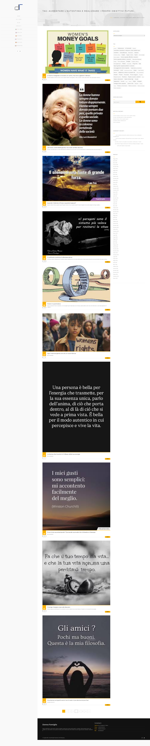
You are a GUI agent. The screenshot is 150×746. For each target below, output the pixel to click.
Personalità (126, 74)
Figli (140, 63)
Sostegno (139, 81)
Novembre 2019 (116, 250)
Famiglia (128, 61)
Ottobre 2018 (115, 274)
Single (134, 81)
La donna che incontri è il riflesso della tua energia (63, 454)
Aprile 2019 (115, 262)
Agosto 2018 (115, 278)
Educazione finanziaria (137, 59)
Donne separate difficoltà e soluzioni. (129, 57)
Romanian (19, 45)
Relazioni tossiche (117, 76)
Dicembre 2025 (115, 166)
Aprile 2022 (115, 203)
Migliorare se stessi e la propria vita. (126, 72)
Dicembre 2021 (115, 209)
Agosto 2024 (115, 182)
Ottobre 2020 (115, 229)
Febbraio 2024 (115, 186)
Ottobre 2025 (115, 168)
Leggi (107, 80)
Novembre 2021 (116, 211)
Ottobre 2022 (115, 199)
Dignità (135, 54)
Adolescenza (121, 48)
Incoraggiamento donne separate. (121, 68)
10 (82, 711)
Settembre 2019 (116, 254)
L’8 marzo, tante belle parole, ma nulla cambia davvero (65, 147)
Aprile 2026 (115, 160)
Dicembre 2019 (115, 248)
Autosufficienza (123, 52)
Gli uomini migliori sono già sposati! (124, 145)
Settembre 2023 (116, 190)
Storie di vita (130, 83)
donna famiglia (141, 54)
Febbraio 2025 (115, 176)
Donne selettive (116, 57)
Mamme (115, 72)
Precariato (141, 74)
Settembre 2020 (116, 231)
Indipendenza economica (136, 68)
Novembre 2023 (116, 188)
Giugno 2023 (115, 194)
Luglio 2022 (115, 201)
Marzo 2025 (115, 174)
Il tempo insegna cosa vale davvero (58, 607)
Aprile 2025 (115, 172)
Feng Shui (135, 63)
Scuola (136, 79)
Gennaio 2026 (115, 164)
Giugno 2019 (115, 258)
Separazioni (116, 81)
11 (85, 711)
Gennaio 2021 (115, 223)
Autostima (116, 52)
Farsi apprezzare (117, 63)
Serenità (122, 81)
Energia (115, 61)
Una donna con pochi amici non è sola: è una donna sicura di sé (67, 700)
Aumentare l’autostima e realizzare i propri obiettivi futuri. (127, 50)
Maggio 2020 (115, 239)
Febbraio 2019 (115, 266)
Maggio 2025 (115, 170)
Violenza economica (132, 85)
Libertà (121, 70)
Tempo (141, 83)
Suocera (136, 83)
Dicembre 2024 (115, 178)
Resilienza (124, 76)
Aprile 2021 (115, 217)
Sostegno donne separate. (120, 83)
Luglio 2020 (115, 235)
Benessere (130, 52)
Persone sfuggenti (134, 74)
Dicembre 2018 (115, 270)
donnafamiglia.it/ (101, 730)
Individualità (116, 70)
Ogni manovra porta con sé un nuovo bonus (61, 353)
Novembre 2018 (116, 272)
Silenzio (130, 81)
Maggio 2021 (115, 215)
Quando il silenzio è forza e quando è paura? (61, 203)
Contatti (19, 25)
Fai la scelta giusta (121, 61)
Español (19, 35)
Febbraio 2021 (115, 221)
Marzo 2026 (115, 162)
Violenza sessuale (141, 85)
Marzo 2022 (115, 205)
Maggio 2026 (115, 158)
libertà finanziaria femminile (128, 70)
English (19, 32)
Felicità (124, 63)
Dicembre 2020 (115, 225)
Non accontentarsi (140, 72)
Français (19, 39)
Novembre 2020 (116, 227)
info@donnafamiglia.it (101, 728)
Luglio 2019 (115, 256)
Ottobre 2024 (115, 180)
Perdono (121, 74)
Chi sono (19, 19)
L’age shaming (140, 70)
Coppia (123, 54)
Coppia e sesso (129, 54)
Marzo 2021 (115, 219)
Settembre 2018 (116, 276)
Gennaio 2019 (115, 268)
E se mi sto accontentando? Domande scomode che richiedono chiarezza (71, 532)
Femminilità (129, 63)
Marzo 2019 (115, 264)
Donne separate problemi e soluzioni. (122, 59)
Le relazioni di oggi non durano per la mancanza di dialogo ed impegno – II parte (129, 143)
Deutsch (19, 42)
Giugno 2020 (115, 237)
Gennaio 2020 (115, 246)
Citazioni (136, 52)
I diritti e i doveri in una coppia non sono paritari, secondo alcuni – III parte (128, 141)
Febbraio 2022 (115, 207)
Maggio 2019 (115, 260)
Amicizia (134, 48)
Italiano (19, 29)
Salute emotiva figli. (128, 79)
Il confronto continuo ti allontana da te (59, 257)
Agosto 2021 (115, 213)
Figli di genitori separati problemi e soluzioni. (124, 65)
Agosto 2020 (115, 233)
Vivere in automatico (54, 304)
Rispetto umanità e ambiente (134, 76)
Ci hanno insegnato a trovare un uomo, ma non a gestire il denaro (68, 75)
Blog (18, 22)
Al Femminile (128, 48)
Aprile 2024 (115, 184)
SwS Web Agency (62, 737)
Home (18, 16)
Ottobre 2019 (115, 252)
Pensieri (116, 74)
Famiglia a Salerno (135, 61)
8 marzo (115, 48)
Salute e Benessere (118, 79)
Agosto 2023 (115, 192)
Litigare (135, 70)
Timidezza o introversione (122, 85)
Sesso (126, 81)
